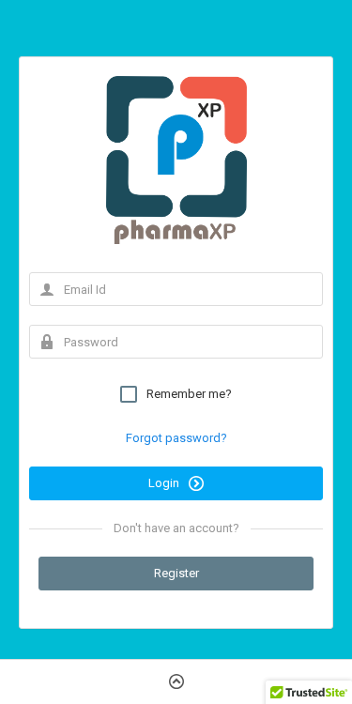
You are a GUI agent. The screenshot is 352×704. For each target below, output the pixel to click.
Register (176, 573)
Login (165, 483)
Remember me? (189, 394)
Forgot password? (176, 438)
